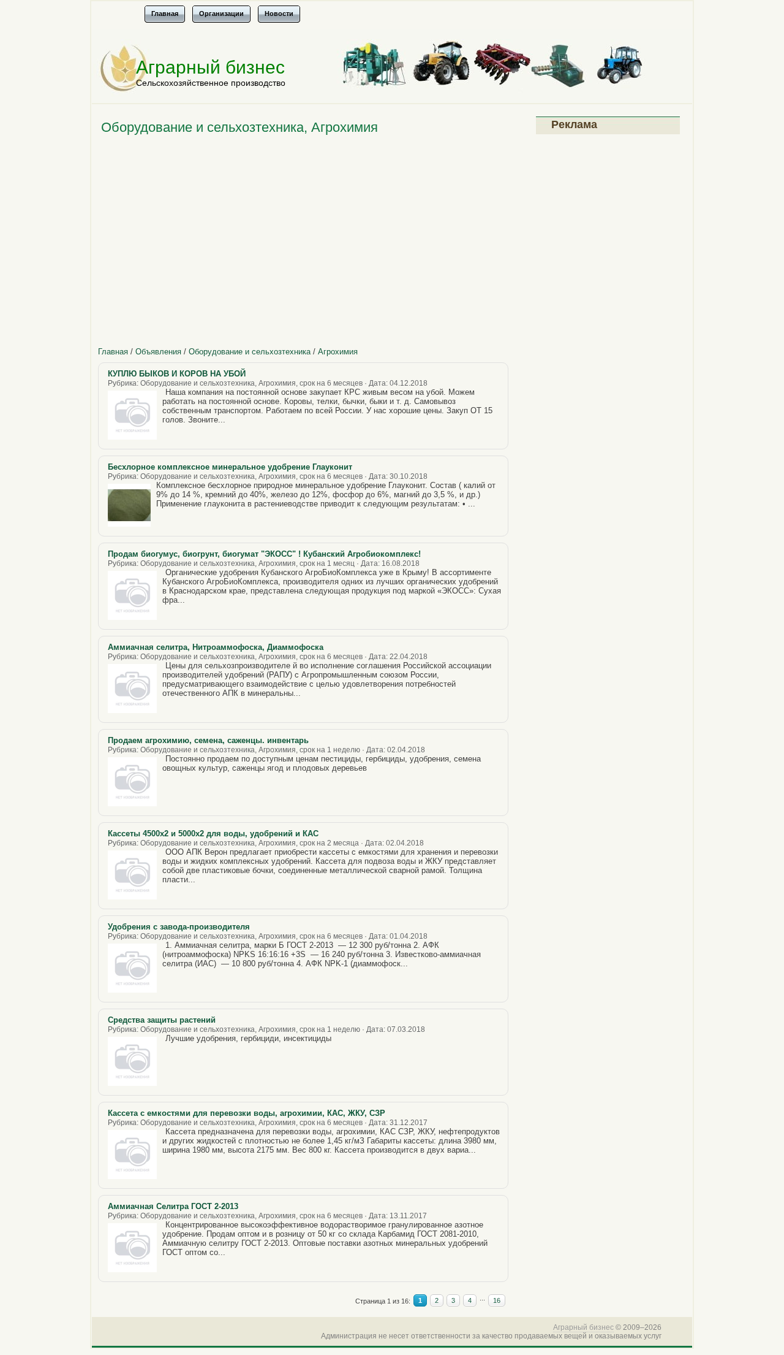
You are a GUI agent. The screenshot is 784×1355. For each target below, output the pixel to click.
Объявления (158, 351)
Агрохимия (338, 351)
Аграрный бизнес (210, 67)
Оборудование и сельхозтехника (250, 351)
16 (496, 1300)
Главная (113, 351)
